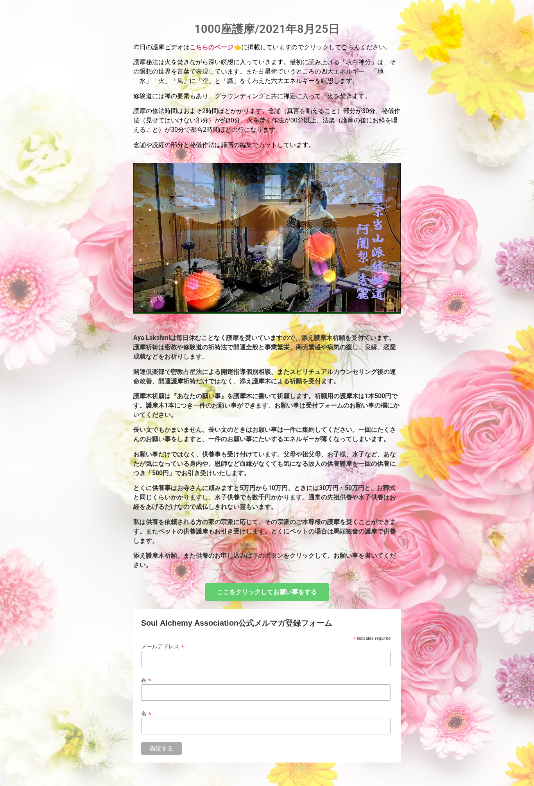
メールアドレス (162, 646)
